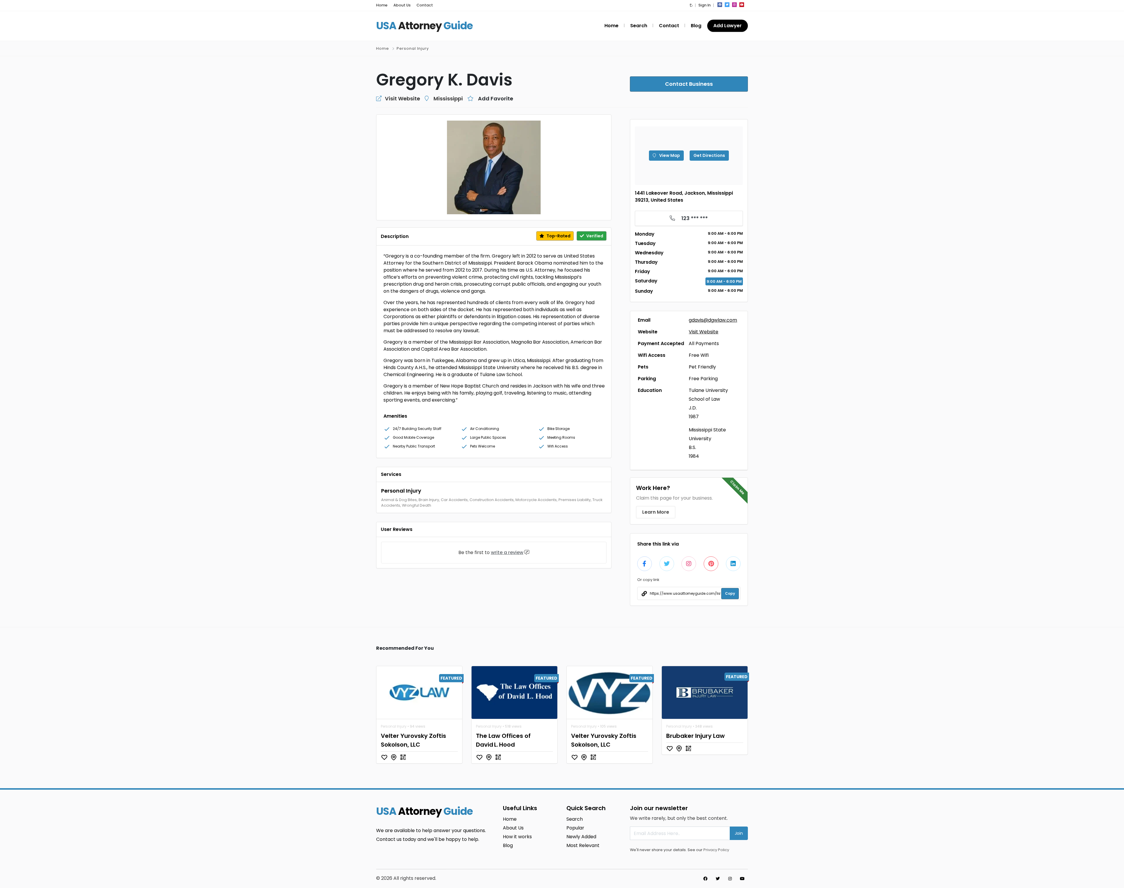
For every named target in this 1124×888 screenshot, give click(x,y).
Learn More (655, 512)
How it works (517, 836)
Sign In (704, 5)
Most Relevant (582, 845)
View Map (669, 155)
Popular (575, 827)
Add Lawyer (727, 25)
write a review (507, 552)
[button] (691, 5)
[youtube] (741, 4)
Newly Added (581, 836)
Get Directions (709, 155)
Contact (425, 5)
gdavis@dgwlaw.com (713, 320)
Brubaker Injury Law (695, 736)
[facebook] (719, 4)
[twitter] (727, 4)
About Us (402, 5)
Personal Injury (413, 48)
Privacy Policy (716, 849)
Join (739, 833)
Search (638, 25)
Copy (730, 593)
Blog (696, 25)
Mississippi (448, 98)
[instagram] (734, 4)
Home (382, 5)
